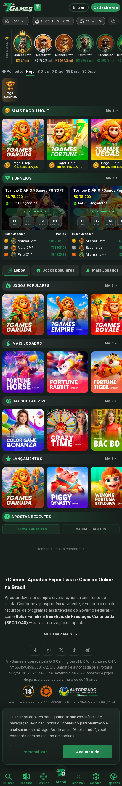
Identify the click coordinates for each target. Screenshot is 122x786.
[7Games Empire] (67, 314)
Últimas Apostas (31, 529)
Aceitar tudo (87, 752)
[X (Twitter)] (61, 650)
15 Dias (72, 71)
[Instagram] (48, 650)
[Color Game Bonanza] (23, 430)
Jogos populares (58, 270)
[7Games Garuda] (23, 314)
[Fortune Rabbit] (67, 372)
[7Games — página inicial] (18, 7)
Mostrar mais (58, 634)
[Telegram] (87, 650)
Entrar (79, 7)
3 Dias (43, 71)
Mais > (112, 110)
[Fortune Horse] (23, 372)
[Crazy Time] (67, 430)
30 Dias (89, 71)
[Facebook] (35, 650)
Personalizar (34, 752)
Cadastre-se (106, 7)
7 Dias (57, 71)
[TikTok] (74, 650)
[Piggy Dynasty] (67, 487)
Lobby (19, 270)
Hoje (30, 71)
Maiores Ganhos (91, 529)
